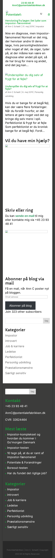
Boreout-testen (17, 468)
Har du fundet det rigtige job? (27, 473)
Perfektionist (13, 357)
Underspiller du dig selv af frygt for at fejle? (26, 87)
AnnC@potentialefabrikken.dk (25, 413)
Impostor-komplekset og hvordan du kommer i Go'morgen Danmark (23, 438)
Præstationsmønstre (19, 367)
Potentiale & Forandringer (24, 462)
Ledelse (10, 351)
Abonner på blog (20, 305)
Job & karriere (14, 346)
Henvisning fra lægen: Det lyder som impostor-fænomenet (25, 22)
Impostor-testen (18, 447)
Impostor (40, 26)
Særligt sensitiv (15, 373)
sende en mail (24, 216)
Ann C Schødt (14, 26)
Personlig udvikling (18, 362)
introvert (11, 341)
